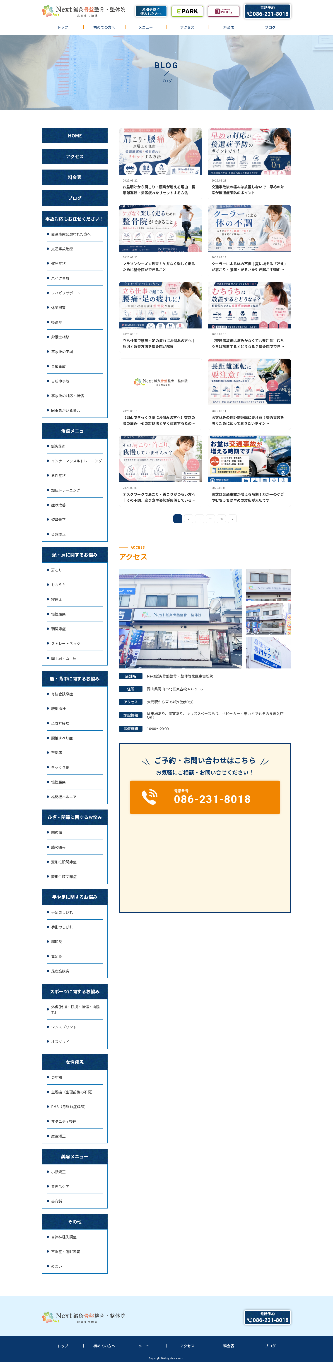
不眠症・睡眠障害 (65, 1251)
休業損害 (58, 307)
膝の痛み (58, 847)
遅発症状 (58, 263)
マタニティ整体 (63, 1121)
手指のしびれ (62, 927)
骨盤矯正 (58, 534)
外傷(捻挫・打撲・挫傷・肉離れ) (75, 1009)
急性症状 (58, 475)
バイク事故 (60, 278)
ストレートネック (65, 643)
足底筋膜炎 (60, 971)
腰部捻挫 (58, 708)
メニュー (145, 27)
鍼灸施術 (58, 446)
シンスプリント (64, 1026)
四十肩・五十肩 (64, 658)
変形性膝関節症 (64, 876)
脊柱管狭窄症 (62, 693)
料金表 (228, 27)
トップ (62, 27)
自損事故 (58, 366)
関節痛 (56, 832)
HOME (75, 135)
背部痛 (56, 752)
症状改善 (58, 505)
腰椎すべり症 (62, 738)
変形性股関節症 (64, 861)
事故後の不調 (62, 351)
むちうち (58, 584)
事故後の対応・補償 (67, 395)
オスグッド (60, 1041)
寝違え (56, 599)
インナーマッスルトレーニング (76, 460)
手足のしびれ (62, 912)
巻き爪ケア (60, 1186)
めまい (56, 1266)
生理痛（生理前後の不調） (73, 1092)
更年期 (56, 1077)
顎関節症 (58, 628)
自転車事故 (60, 381)
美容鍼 (56, 1201)
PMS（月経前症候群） (69, 1106)
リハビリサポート (65, 292)
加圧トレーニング (65, 490)
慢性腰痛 (58, 782)
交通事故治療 (62, 248)
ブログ (270, 27)
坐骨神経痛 (60, 723)
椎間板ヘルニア (64, 796)
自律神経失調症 (64, 1236)
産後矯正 (58, 1136)
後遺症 (56, 322)
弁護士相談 (60, 337)
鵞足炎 (56, 956)
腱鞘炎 (56, 941)
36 (221, 519)
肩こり (56, 570)
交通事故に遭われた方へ (71, 234)
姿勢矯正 (58, 519)
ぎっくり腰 (60, 767)
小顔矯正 (58, 1171)
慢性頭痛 (58, 614)
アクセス (187, 27)
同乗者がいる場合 (65, 410)
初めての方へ (104, 27)
